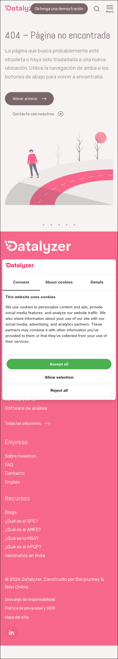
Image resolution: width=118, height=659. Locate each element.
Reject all (59, 390)
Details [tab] (97, 282)
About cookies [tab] (59, 282)
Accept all (59, 364)
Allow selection (59, 377)
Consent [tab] (21, 282)
